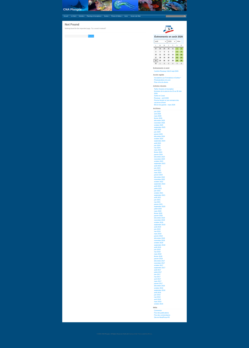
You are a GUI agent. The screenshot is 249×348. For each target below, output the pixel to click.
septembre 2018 (159, 245)
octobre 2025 (158, 125)
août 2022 (157, 186)
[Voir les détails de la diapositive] (168, 29)
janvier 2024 (158, 154)
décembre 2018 (159, 238)
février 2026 (158, 118)
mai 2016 (157, 297)
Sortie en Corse (159, 96)
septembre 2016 (159, 290)
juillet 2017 (158, 272)
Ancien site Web (136, 16)
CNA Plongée (72, 9)
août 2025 (157, 129)
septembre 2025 (159, 127)
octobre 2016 (158, 288)
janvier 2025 (158, 134)
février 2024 (158, 152)
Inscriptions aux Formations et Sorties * (167, 78)
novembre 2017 (159, 263)
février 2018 (158, 256)
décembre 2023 (159, 157)
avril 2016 (157, 299)
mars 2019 (157, 234)
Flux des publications (161, 313)
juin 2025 (157, 132)
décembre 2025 (159, 120)
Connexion (158, 310)
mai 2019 (157, 231)
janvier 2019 (158, 236)
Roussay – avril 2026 (161, 98)
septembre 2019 (159, 224)
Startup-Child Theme (135, 334)
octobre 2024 (158, 138)
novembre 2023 (159, 159)
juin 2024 (157, 145)
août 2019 (157, 227)
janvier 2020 (158, 215)
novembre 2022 (159, 179)
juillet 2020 (158, 209)
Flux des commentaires (162, 315)
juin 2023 (157, 168)
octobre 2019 (158, 222)
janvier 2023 (158, 175)
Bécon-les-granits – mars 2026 (164, 105)
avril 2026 (157, 114)
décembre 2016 (159, 286)
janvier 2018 (158, 258)
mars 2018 (157, 254)
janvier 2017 (158, 283)
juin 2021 (157, 200)
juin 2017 (157, 274)
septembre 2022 (159, 184)
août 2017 (157, 270)
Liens (126, 16)
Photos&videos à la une (162, 80)
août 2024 (157, 143)
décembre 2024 (159, 136)
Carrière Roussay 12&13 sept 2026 (166, 71)
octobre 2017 (158, 265)
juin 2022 (157, 191)
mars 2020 (157, 211)
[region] (168, 29)
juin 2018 (157, 249)
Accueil (66, 16)
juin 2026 (157, 111)
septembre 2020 (159, 206)
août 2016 (157, 292)
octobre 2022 (158, 181)
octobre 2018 (158, 243)
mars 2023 (157, 172)
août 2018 (157, 247)
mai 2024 (157, 148)
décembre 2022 (159, 177)
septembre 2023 (159, 163)
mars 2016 (157, 301)
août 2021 (157, 197)
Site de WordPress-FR (162, 317)
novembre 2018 (159, 240)
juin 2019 (157, 229)
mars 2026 (157, 116)
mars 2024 (157, 150)
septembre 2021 (159, 195)
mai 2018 (157, 252)
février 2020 (158, 213)
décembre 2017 (159, 261)
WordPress (148, 334)
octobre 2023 (158, 161)
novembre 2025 (159, 123)
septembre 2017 (159, 268)
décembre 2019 (159, 218)
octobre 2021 (158, 193)
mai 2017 (157, 277)
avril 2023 (157, 170)
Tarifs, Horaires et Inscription (164, 89)
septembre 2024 (159, 141)
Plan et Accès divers (161, 82)
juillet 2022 (158, 188)
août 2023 (157, 166)
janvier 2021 (158, 204)
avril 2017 (157, 279)
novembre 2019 (159, 220)
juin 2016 (157, 295)
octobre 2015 (158, 304)
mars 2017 (157, 281)
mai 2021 (157, 202)
